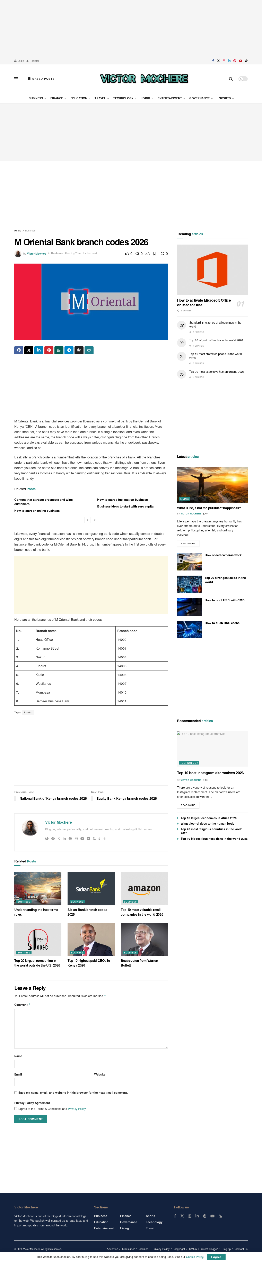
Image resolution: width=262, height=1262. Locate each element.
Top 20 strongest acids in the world (225, 579)
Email (18, 1074)
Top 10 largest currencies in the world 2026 (216, 340)
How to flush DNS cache (222, 623)
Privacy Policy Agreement (32, 1103)
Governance (199, 98)
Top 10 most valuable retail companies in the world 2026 (142, 911)
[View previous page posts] (87, 520)
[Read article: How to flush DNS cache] (189, 629)
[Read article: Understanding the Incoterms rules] (37, 888)
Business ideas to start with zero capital (125, 506)
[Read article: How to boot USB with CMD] (189, 607)
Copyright (179, 1249)
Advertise (112, 1249)
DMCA (193, 1249)
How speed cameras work (223, 555)
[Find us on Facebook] (213, 60)
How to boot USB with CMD (225, 600)
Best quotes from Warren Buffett (139, 962)
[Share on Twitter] (28, 350)
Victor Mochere (36, 253)
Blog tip (226, 1249)
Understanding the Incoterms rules (36, 911)
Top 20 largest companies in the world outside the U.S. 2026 (37, 962)
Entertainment (170, 98)
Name (18, 1056)
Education (78, 98)
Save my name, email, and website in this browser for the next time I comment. (73, 1092)
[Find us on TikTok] (246, 60)
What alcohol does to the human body (207, 823)
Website (99, 1074)
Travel (100, 98)
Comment (22, 1005)
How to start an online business (37, 510)
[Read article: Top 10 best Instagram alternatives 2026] (212, 749)
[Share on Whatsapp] (58, 350)
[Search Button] (231, 79)
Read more (190, 542)
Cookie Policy (194, 1257)
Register (34, 60)
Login (20, 60)
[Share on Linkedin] (38, 350)
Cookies (143, 1249)
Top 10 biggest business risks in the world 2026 (214, 838)
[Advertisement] (131, 28)
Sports (225, 98)
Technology (123, 98)
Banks (28, 712)
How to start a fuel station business (122, 499)
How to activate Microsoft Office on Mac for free (204, 303)
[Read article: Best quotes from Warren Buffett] (144, 939)
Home (17, 230)
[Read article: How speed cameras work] (189, 561)
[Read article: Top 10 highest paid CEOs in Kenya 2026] (91, 939)
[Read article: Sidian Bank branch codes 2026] (91, 888)
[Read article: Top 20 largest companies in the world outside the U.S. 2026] (37, 939)
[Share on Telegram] (68, 350)
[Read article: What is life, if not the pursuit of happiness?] (212, 485)
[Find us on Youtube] (240, 60)
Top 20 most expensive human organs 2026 (216, 371)
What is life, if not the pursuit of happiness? (209, 507)
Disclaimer (128, 1249)
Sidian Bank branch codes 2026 (87, 911)
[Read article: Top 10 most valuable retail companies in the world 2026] (144, 888)
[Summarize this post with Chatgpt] (79, 350)
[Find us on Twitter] (218, 60)
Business (36, 98)
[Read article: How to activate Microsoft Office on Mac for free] (212, 270)
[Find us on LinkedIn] (229, 60)
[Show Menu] (16, 78)
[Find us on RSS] (220, 1216)
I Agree (216, 1257)
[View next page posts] (95, 520)
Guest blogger (209, 1249)
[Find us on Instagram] (224, 60)
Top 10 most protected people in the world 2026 (215, 356)
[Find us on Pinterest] (234, 60)
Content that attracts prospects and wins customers (43, 501)
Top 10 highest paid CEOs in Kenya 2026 (89, 962)
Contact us (241, 1249)
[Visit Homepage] (144, 79)
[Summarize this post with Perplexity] (89, 350)
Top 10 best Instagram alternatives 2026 (210, 772)
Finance (56, 98)
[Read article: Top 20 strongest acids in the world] (189, 584)
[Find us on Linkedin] (197, 1216)
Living (145, 98)
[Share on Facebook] (18, 350)
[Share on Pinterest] (48, 350)
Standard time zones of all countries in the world (215, 324)
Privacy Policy (77, 1109)
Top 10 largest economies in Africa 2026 (209, 818)
